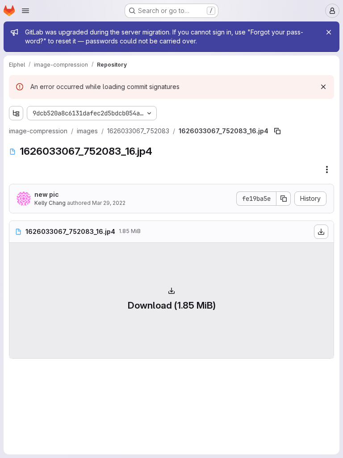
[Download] (321, 232)
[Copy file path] (277, 131)
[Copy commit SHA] (283, 198)
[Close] (328, 32)
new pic (46, 194)
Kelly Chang (50, 202)
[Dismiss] (323, 86)
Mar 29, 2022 (108, 202)
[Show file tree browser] (16, 113)
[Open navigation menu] (25, 11)
